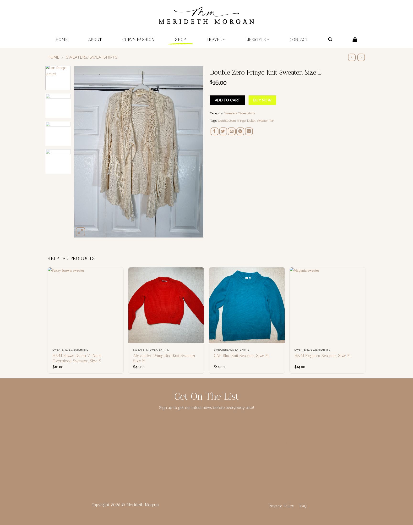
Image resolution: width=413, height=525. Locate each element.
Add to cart (227, 100)
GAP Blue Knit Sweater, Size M (241, 355)
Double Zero (227, 120)
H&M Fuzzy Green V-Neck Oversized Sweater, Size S (77, 358)
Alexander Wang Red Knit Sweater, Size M (164, 358)
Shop (180, 39)
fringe (241, 120)
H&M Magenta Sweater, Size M (322, 355)
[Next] (194, 151)
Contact (298, 39)
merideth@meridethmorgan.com (314, 442)
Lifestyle (255, 39)
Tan (271, 120)
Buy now (262, 100)
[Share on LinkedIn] (249, 131)
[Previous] (82, 151)
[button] (330, 39)
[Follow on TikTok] (98, 443)
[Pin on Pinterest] (240, 131)
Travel (214, 39)
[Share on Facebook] (214, 131)
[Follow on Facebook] (82, 443)
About (95, 39)
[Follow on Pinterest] (106, 443)
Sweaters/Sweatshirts (91, 57)
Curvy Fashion (138, 39)
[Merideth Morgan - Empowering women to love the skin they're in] (206, 15)
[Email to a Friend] (232, 131)
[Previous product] (361, 57)
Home (62, 39)
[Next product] (351, 57)
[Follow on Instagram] (90, 443)
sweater (262, 120)
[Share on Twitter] (223, 131)
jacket (251, 120)
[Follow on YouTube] (114, 443)
